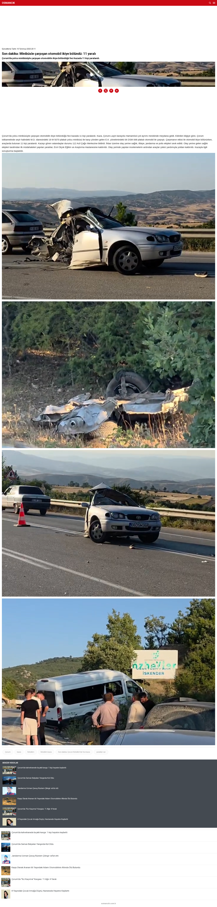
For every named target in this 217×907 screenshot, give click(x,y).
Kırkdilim (31, 752)
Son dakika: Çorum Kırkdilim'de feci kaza (74, 752)
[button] (100, 91)
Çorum (8, 752)
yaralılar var (101, 752)
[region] (108, 26)
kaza (19, 752)
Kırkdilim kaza (46, 752)
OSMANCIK (8, 2)
